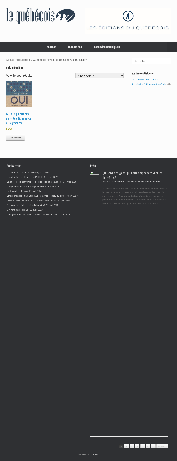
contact (51, 47)
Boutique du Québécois (31, 59)
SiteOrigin (94, 454)
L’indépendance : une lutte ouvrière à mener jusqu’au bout (35, 195)
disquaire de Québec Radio (145, 79)
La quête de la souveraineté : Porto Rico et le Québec (34, 181)
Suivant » (162, 446)
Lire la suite (15, 137)
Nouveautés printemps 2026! (21, 172)
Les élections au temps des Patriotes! (26, 177)
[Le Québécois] (40, 17)
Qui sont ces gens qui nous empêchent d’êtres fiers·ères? (132, 175)
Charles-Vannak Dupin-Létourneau (145, 181)
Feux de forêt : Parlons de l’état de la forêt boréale (32, 200)
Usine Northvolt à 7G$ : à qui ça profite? (27, 186)
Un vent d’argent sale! (18, 209)
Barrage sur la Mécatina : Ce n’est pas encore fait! (32, 214)
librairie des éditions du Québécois (149, 84)
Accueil (10, 59)
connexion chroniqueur (107, 47)
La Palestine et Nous (17, 191)
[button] (172, 47)
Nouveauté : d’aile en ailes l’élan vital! (26, 205)
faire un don (75, 47)
